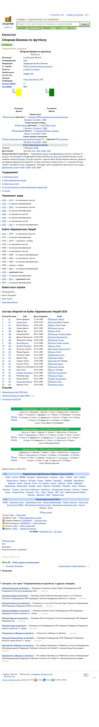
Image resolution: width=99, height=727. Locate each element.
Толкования (34, 28)
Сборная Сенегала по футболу (16, 603)
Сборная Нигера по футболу (15, 618)
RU (86, 15)
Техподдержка (35, 674)
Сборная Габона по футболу (15, 596)
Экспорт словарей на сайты (11, 680)
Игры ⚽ (71, 28)
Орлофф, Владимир (14, 566)
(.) (15, 392)
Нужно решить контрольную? (26, 562)
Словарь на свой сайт (74, 15)
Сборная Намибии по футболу (16, 611)
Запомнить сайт (58, 15)
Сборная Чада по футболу (14, 626)
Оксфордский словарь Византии (72, 566)
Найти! (84, 24)
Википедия (22, 28)
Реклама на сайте (47, 674)
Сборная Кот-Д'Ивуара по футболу (18, 645)
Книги (58, 28)
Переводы (47, 28)
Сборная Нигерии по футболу (15, 588)
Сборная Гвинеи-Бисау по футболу (18, 638)
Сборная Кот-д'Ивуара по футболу (18, 656)
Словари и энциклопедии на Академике (37, 19)
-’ (44, 483)
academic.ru (8, 27)
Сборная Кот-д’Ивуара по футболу (18, 633)
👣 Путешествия (9, 676)
